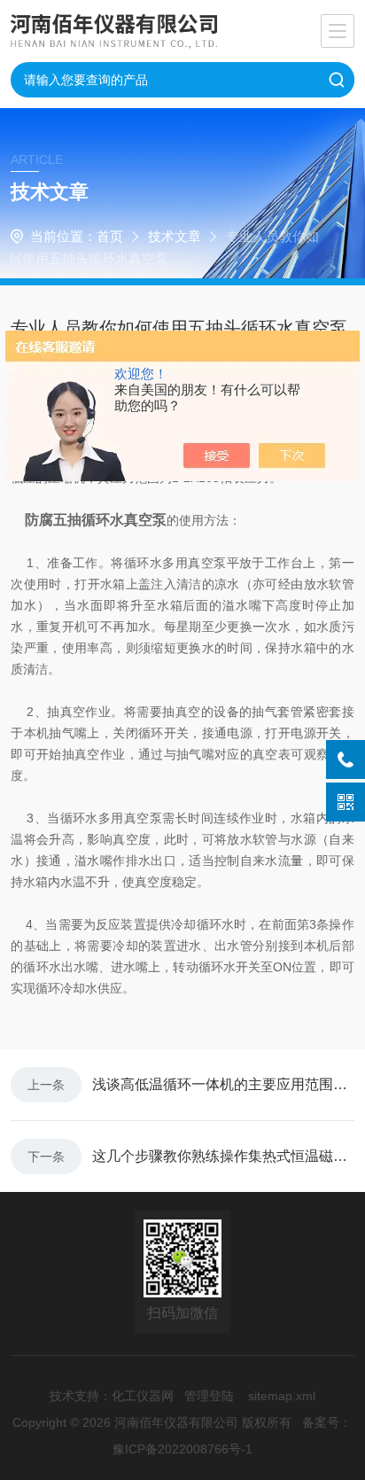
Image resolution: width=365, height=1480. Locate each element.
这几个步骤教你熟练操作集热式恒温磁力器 (223, 1156)
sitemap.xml (281, 1396)
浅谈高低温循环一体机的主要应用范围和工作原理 (223, 1084)
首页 (110, 236)
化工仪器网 (143, 1396)
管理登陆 (209, 1396)
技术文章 (174, 236)
